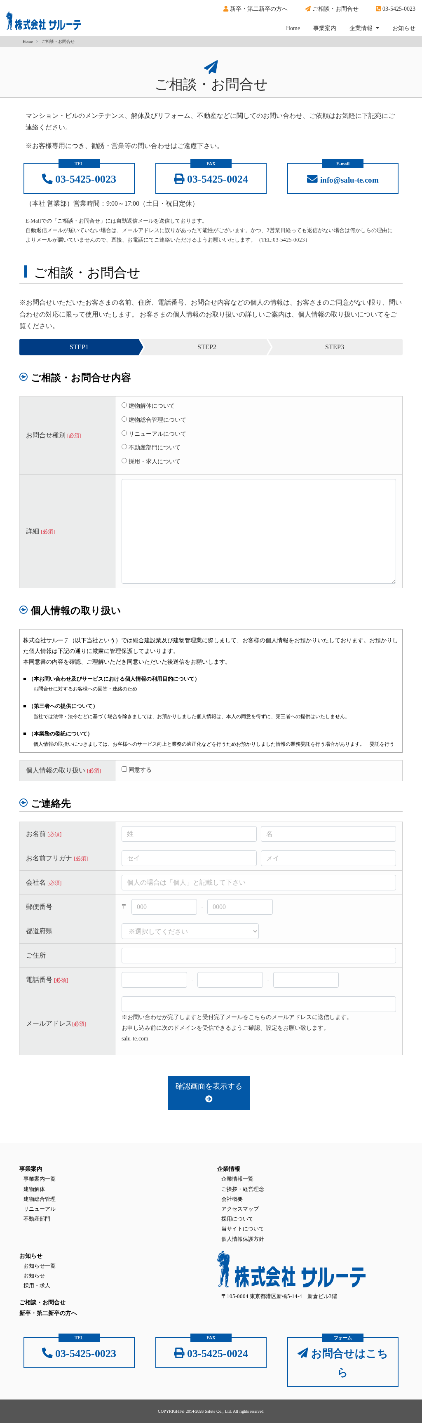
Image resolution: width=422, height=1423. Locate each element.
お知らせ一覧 (39, 1266)
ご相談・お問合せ (335, 9)
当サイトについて (242, 1229)
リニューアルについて (156, 433)
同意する (140, 769)
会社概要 (232, 1199)
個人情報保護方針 (242, 1239)
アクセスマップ (240, 1209)
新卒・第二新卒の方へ (258, 9)
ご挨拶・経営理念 (242, 1189)
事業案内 (324, 28)
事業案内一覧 (39, 1179)
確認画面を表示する (209, 1086)
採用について (237, 1219)
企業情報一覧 (237, 1179)
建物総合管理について (156, 419)
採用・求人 (36, 1285)
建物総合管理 (39, 1199)
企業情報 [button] (361, 28)
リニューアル (39, 1209)
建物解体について (151, 405)
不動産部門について (154, 447)
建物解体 (34, 1189)
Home (296, 28)
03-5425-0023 (398, 9)
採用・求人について (154, 461)
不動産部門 (36, 1219)
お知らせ (403, 28)
